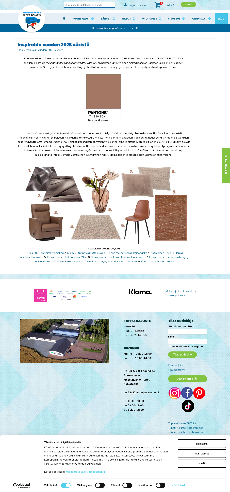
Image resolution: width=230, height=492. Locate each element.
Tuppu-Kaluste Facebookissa (185, 432)
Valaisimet (149, 18)
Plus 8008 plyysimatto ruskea (46, 253)
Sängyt (106, 18)
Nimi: (171, 336)
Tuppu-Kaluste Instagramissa (185, 427)
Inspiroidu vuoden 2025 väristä (44, 50)
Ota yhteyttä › (188, 378)
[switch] (100, 485)
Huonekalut (81, 18)
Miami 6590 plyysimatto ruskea (86, 253)
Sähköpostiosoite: (180, 326)
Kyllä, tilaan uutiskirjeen (187, 346)
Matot (126, 18)
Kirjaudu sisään (138, 5)
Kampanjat (199, 18)
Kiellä (202, 463)
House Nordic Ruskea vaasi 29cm (67, 257)
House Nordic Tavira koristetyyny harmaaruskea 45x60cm (102, 261)
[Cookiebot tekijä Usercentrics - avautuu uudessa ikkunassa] (22, 485)
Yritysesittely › (176, 369)
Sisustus (174, 18)
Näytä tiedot (179, 485)
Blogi (221, 18)
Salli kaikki (202, 443)
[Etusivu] (64, 18)
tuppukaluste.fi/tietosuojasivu (85, 471)
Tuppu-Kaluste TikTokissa (183, 423)
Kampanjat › (175, 365)
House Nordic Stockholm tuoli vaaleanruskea (118, 257)
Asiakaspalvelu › (175, 295)
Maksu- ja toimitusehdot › (181, 291)
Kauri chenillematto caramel (157, 261)
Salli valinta (202, 453)
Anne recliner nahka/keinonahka (128, 253)
